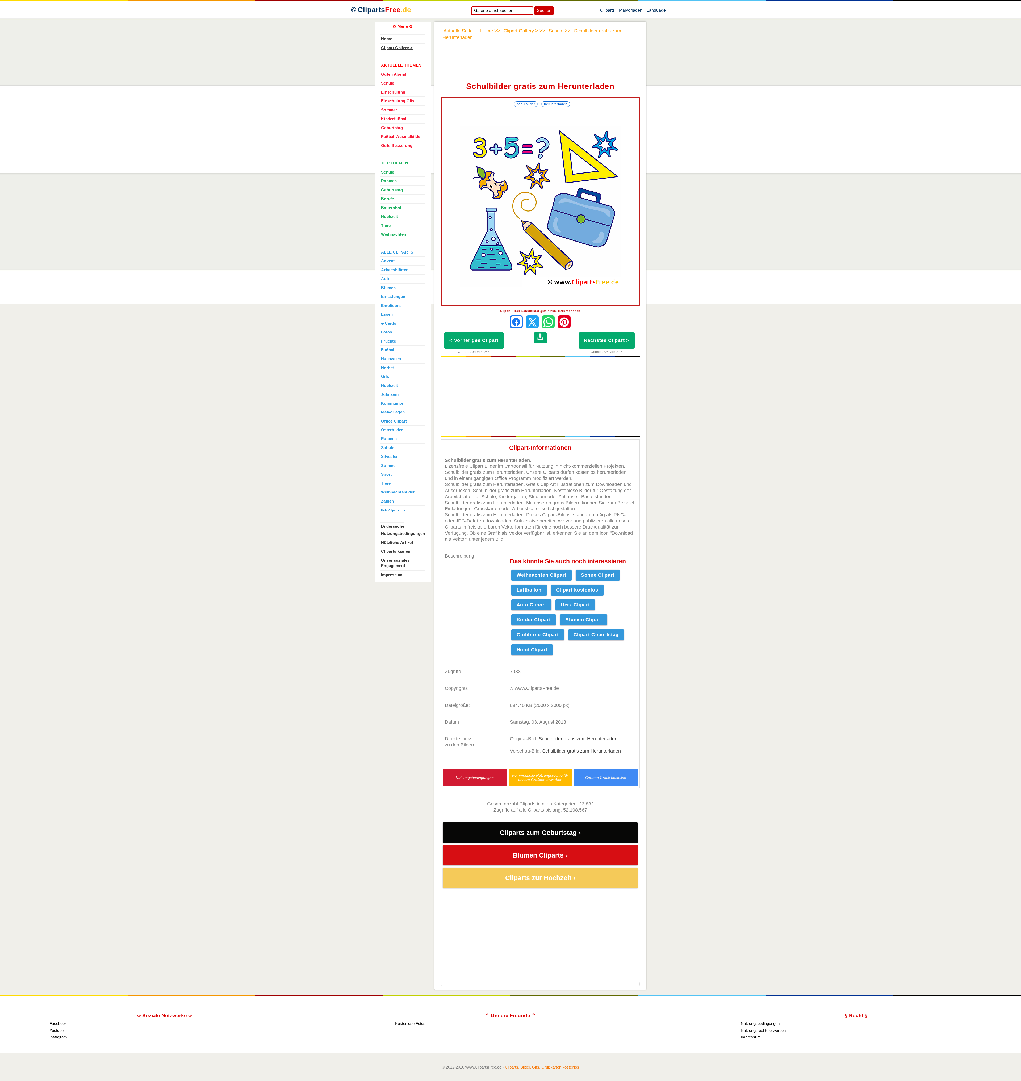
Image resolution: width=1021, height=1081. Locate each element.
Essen (387, 314)
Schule (387, 83)
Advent (388, 261)
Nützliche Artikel (397, 542)
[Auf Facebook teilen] (516, 321)
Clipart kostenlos (577, 590)
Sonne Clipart (597, 575)
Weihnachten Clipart (541, 575)
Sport (386, 474)
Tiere (386, 225)
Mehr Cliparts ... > (393, 510)
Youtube (56, 1030)
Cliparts (384, 10)
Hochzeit (389, 216)
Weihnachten (393, 234)
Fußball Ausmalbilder (401, 136)
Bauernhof (391, 208)
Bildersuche (392, 526)
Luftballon (529, 590)
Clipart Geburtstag (596, 634)
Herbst (387, 368)
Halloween (391, 359)
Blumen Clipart (583, 619)
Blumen (388, 288)
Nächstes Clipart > (606, 340)
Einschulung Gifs (398, 101)
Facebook (58, 1023)
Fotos (386, 332)
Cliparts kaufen (395, 551)
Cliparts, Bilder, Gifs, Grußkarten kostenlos (542, 1067)
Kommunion (393, 403)
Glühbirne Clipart (538, 634)
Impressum (392, 575)
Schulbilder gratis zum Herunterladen (578, 738)
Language (656, 11)
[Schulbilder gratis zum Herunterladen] (540, 206)
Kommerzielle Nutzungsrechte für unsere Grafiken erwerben (540, 778)
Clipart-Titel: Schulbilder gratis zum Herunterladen (540, 311)
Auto (385, 279)
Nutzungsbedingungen (475, 778)
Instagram (58, 1037)
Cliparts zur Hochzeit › (540, 877)
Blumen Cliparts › (540, 855)
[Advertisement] (540, 65)
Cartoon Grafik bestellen (605, 778)
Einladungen (393, 296)
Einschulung (393, 92)
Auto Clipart (531, 604)
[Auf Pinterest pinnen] (564, 321)
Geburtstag (392, 128)
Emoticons (391, 305)
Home (386, 39)
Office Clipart (394, 421)
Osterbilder (392, 430)
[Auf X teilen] (532, 321)
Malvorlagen (630, 11)
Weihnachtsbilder (398, 492)
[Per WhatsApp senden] (548, 321)
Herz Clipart (575, 604)
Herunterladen (555, 104)
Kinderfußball (394, 119)
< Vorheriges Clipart (474, 340)
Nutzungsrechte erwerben (763, 1030)
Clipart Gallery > (397, 48)
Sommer (389, 110)
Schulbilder (526, 104)
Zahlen (387, 501)
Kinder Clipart (534, 619)
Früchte (388, 341)
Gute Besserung (396, 145)
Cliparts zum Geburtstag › (540, 832)
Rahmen (389, 181)
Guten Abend (393, 74)
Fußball (388, 350)
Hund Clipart (532, 649)
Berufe (387, 199)
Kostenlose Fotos (410, 1023)
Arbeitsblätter (394, 270)
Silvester (389, 456)
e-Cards (388, 323)
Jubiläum (390, 394)
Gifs (385, 376)
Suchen (544, 10)
